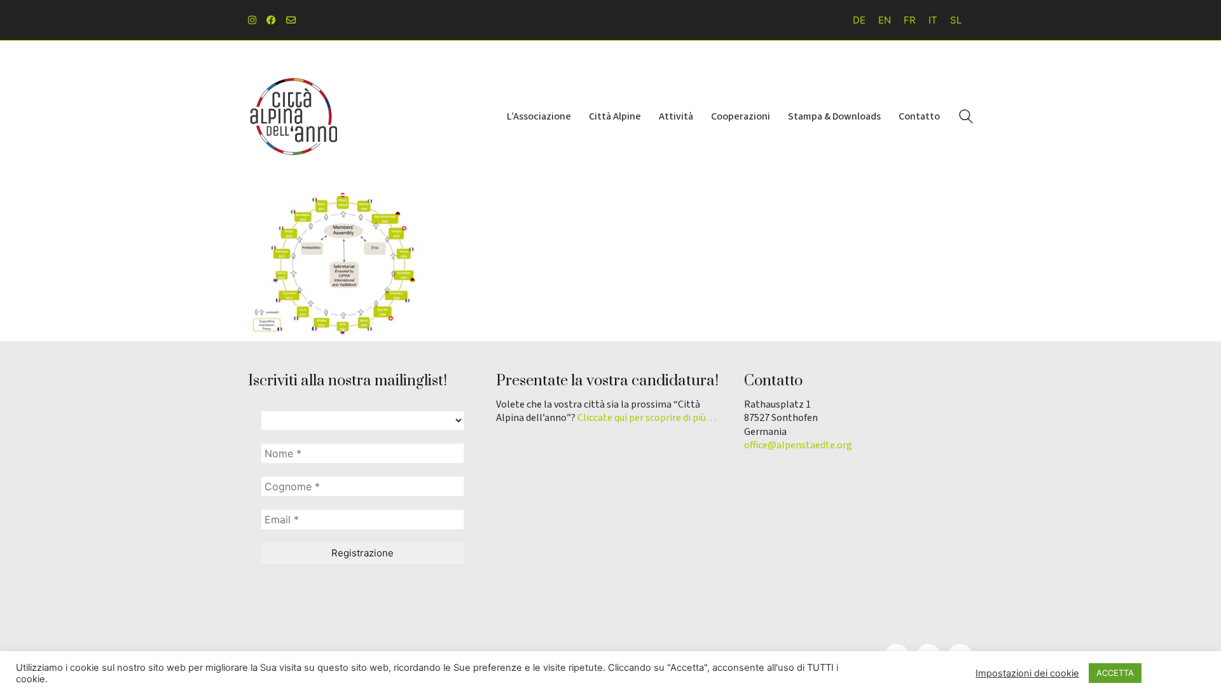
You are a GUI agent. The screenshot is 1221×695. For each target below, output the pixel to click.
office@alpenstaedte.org (798, 445)
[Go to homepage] (292, 116)
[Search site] (966, 118)
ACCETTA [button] (1115, 673)
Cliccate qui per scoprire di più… (646, 418)
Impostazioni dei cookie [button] (1027, 673)
